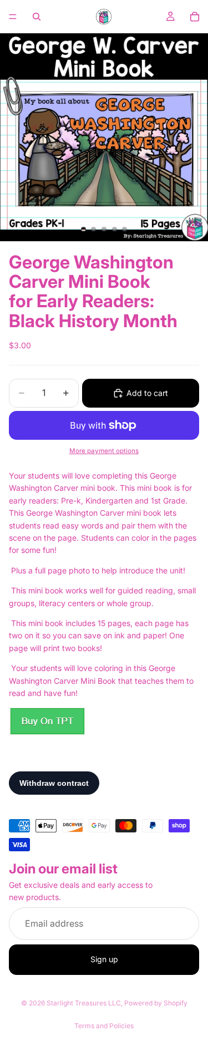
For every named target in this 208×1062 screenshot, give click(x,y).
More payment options (104, 451)
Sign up (104, 959)
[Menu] (13, 16)
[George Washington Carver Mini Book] (47, 721)
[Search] (36, 16)
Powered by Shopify (155, 1003)
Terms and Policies (104, 1026)
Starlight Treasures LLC (84, 1003)
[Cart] (194, 16)
